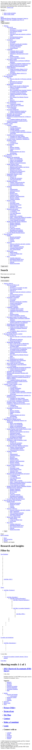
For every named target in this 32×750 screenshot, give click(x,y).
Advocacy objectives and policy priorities (20, 244)
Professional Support (15, 168)
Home (2, 17)
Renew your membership (16, 158)
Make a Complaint (11, 722)
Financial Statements (12, 687)
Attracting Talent (14, 206)
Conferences (13, 141)
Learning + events (8, 123)
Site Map (7, 715)
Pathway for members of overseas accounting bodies (18, 88)
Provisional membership (13, 109)
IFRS (8, 690)
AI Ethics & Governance (16, 178)
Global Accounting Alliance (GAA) (18, 69)
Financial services (14, 195)
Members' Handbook (15, 223)
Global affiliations (11, 67)
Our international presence (16, 37)
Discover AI (13, 176)
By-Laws (12, 227)
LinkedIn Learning (14, 129)
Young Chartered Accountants (17, 220)
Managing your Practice (16, 169)
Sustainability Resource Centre (14, 174)
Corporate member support (16, 183)
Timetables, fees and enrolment (14, 114)
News (8, 256)
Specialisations (10, 144)
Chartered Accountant (15, 104)
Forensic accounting (15, 199)
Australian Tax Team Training (17, 136)
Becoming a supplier (15, 38)
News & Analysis (8, 234)
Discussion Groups (14, 203)
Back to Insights (5, 535)
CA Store (7, 20)
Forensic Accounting (15, 148)
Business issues (13, 193)
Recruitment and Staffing (16, 172)
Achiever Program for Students (17, 112)
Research (9, 682)
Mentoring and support (12, 209)
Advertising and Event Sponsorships (16, 66)
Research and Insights (15, 237)
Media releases (13, 252)
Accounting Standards (12, 689)
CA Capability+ (14, 126)
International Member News (17, 259)
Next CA (12, 100)
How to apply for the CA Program (15, 105)
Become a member (8, 76)
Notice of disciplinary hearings (17, 58)
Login (2, 21)
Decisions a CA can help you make (18, 30)
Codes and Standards (15, 228)
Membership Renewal (6, 18)
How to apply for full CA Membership (19, 86)
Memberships (10, 84)
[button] (5, 23)
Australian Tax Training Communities (19, 137)
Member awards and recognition (18, 162)
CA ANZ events (14, 143)
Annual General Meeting (16, 45)
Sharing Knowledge (15, 263)
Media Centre (10, 251)
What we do (10, 27)
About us (6, 25)
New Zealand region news (16, 260)
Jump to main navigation (10, 13)
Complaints (9, 49)
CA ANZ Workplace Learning (17, 130)
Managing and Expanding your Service (19, 167)
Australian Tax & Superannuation (15, 135)
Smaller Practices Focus (16, 165)
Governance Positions (15, 46)
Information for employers (16, 81)
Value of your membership (16, 160)
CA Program (13, 108)
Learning (9, 125)
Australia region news (15, 258)
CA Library (13, 202)
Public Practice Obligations (16, 231)
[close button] (6, 10)
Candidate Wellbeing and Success (18, 119)
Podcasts (12, 262)
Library (2, 20)
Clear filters (3, 660)
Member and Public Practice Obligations (17, 221)
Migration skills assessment (13, 115)
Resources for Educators (16, 83)
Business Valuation (14, 147)
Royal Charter (13, 225)
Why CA (9, 77)
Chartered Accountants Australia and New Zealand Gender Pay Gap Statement (20, 64)
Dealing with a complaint (16, 216)
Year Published (4, 554)
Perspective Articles (15, 238)
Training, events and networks (17, 182)
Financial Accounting (12, 686)
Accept (2, 10)
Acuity (18, 20)
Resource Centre (11, 200)
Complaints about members (16, 52)
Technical (9, 186)
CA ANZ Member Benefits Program (16, 232)
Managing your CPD (12, 154)
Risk (11, 146)
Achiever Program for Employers (18, 111)
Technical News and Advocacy (17, 171)
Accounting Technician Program (18, 93)
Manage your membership (13, 157)
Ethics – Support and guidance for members (20, 217)
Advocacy (9, 242)
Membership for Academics (16, 101)
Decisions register (14, 56)
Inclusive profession (12, 74)
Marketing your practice (16, 207)
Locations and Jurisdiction (7, 637)
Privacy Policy (9, 708)
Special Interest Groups (15, 204)
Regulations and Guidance (16, 230)
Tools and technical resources (17, 185)
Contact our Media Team (16, 253)
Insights (9, 235)
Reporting (12, 192)
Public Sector (13, 214)
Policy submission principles (17, 246)
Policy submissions (14, 245)
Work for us (13, 32)
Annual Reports (14, 48)
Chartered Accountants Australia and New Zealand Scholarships (17, 121)
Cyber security (13, 696)
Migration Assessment (17, 18)
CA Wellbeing (13, 211)
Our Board (12, 42)
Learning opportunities (15, 128)
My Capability (13, 20)
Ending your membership (16, 161)
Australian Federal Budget (16, 248)
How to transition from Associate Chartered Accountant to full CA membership (20, 90)
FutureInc (12, 241)
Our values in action (12, 59)
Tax (11, 188)
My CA (22, 20)
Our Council (13, 41)
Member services (8, 155)
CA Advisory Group (15, 210)
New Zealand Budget (15, 249)
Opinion (12, 239)
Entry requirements (11, 102)
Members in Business (12, 181)
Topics (2, 587)
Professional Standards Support (17, 218)
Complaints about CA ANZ (16, 51)
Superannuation (14, 189)
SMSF (11, 150)
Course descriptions (11, 107)
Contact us (25, 18)
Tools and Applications (15, 179)
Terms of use (10, 7)
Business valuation (14, 197)
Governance (10, 39)
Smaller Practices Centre (13, 164)
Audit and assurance (15, 190)
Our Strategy (13, 28)
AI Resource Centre (12, 175)
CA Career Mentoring (15, 213)
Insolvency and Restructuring (17, 196)
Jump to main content (9, 14)
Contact (7, 719)
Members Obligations (15, 224)
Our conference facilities (16, 31)
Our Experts (13, 255)
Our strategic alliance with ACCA (18, 73)
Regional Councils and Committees (18, 44)
